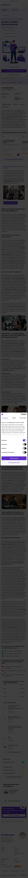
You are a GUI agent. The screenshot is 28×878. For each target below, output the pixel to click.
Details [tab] (14, 417)
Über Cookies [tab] (23, 417)
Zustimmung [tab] (5, 417)
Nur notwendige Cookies (14, 462)
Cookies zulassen (14, 458)
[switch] (25, 444)
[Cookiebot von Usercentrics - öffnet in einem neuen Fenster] (21, 414)
